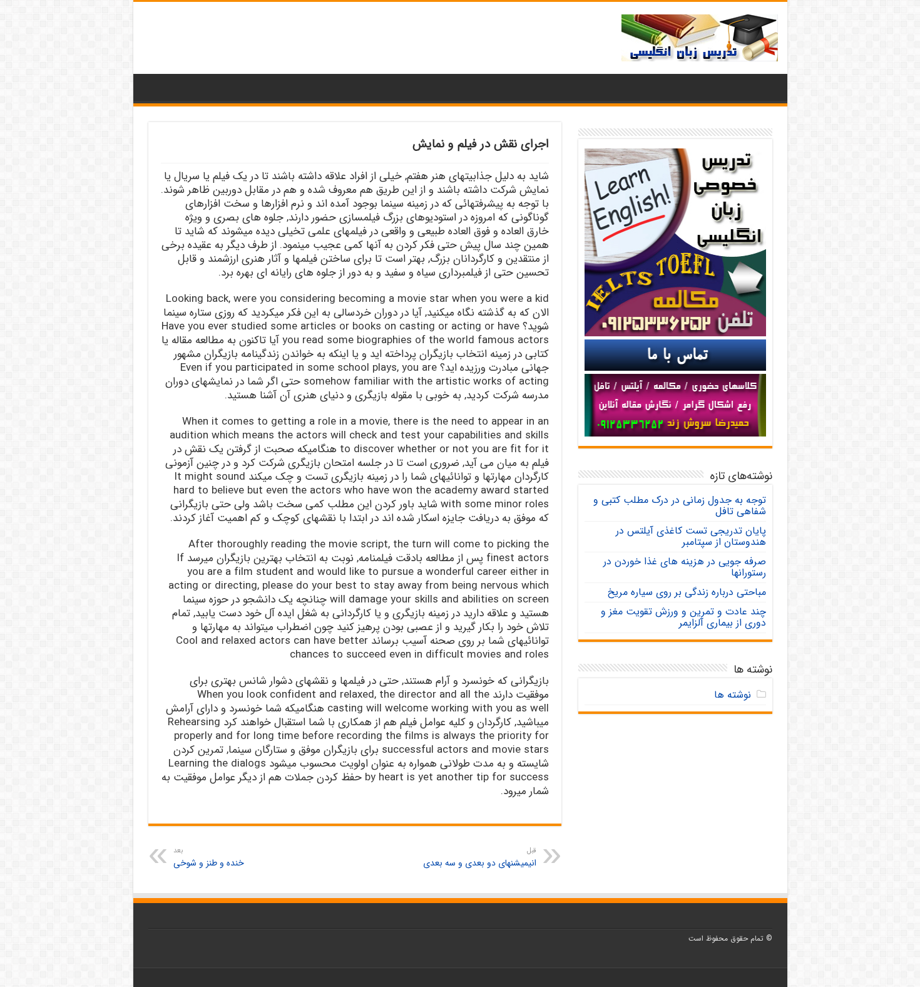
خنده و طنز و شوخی (208, 857)
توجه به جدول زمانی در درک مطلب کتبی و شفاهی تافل (679, 505)
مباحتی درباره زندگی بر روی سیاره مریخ (687, 592)
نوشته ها (732, 695)
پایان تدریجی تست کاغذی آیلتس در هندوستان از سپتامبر (691, 536)
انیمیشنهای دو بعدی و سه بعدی (479, 857)
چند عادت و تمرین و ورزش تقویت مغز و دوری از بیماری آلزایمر (683, 617)
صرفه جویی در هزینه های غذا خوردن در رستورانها (684, 567)
